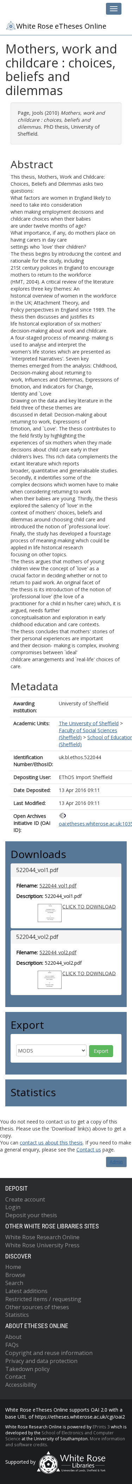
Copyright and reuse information (49, 1353)
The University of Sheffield (89, 723)
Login (12, 1207)
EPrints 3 (101, 1426)
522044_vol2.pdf (57, 952)
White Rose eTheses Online (61, 26)
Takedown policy (27, 1369)
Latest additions (26, 1291)
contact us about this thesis (51, 1142)
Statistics (17, 1315)
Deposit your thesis (31, 1215)
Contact (15, 1376)
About (13, 1337)
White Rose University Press (42, 1245)
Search (14, 1283)
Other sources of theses (37, 1307)
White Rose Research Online (42, 1237)
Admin (116, 1162)
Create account (25, 1199)
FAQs (12, 1345)
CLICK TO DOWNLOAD (89, 906)
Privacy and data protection (41, 1361)
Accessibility (21, 1385)
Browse (15, 1275)
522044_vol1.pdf (57, 885)
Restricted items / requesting (43, 1299)
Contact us (88, 1149)
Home (13, 1267)
